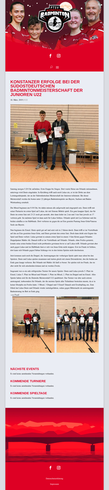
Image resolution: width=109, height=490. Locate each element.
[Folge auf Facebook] (50, 55)
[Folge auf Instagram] (58, 55)
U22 (26, 99)
